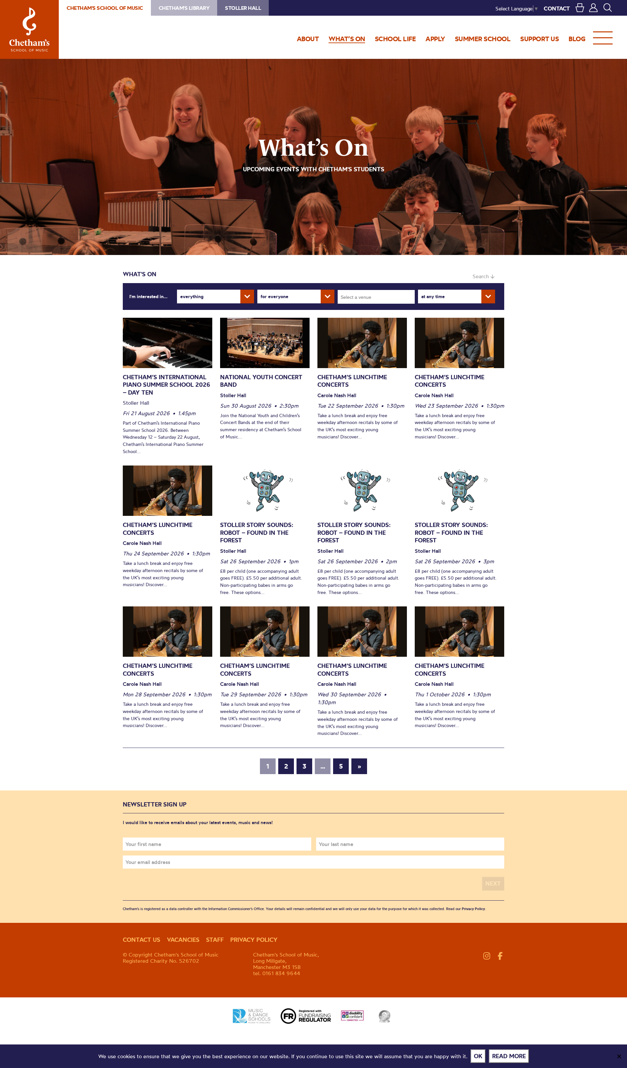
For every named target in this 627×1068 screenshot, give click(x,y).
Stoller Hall (243, 7)
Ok (478, 1056)
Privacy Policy (473, 909)
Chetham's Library (184, 7)
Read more (509, 1056)
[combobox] (376, 297)
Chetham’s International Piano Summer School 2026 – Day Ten (166, 384)
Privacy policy (254, 939)
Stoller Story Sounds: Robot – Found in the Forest (256, 532)
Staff (215, 939)
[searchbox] (378, 297)
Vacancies (183, 939)
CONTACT (557, 8)
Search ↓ (483, 276)
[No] (619, 1056)
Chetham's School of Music (29, 29)
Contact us (141, 939)
